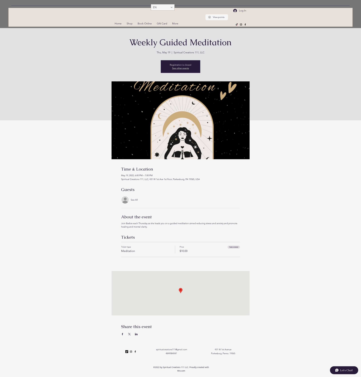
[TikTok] (236, 24)
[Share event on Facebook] (122, 334)
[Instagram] (241, 24)
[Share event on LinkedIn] (136, 334)
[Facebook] (245, 24)
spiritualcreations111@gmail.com (171, 349)
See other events (180, 68)
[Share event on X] (129, 334)
